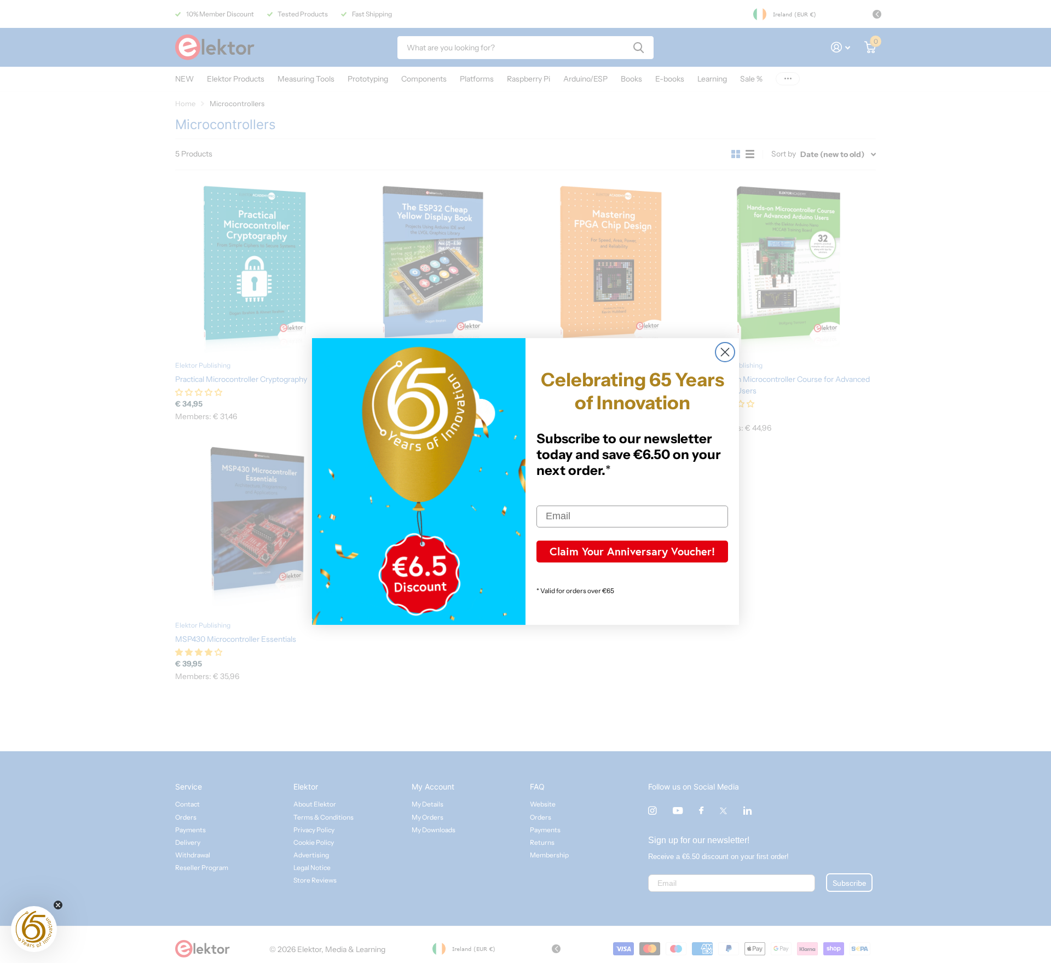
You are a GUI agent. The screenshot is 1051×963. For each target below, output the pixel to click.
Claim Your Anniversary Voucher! (632, 551)
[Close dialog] (725, 352)
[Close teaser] (58, 905)
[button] (34, 929)
